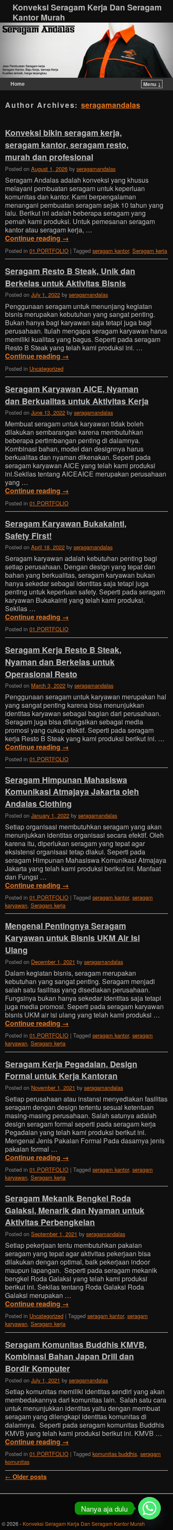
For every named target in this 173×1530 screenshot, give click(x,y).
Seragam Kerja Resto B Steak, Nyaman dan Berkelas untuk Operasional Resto (63, 662)
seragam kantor (110, 251)
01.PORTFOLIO (48, 251)
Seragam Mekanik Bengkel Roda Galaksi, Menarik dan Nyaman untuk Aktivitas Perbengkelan (74, 1210)
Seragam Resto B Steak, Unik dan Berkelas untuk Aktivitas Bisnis (70, 277)
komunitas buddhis (114, 1454)
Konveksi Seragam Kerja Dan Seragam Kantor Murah (87, 12)
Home (17, 83)
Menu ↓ (152, 84)
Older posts (26, 1476)
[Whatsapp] (149, 1508)
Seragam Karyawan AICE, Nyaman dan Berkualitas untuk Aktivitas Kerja (77, 395)
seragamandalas (110, 104)
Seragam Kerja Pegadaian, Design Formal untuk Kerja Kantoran (71, 1070)
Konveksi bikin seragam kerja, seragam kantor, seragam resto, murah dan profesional (66, 145)
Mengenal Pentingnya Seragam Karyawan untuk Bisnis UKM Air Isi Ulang (72, 938)
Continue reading (37, 238)
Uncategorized (46, 368)
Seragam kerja (149, 251)
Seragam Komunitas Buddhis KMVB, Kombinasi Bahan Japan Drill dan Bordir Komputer (76, 1356)
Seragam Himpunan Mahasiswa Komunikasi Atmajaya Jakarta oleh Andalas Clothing (72, 792)
